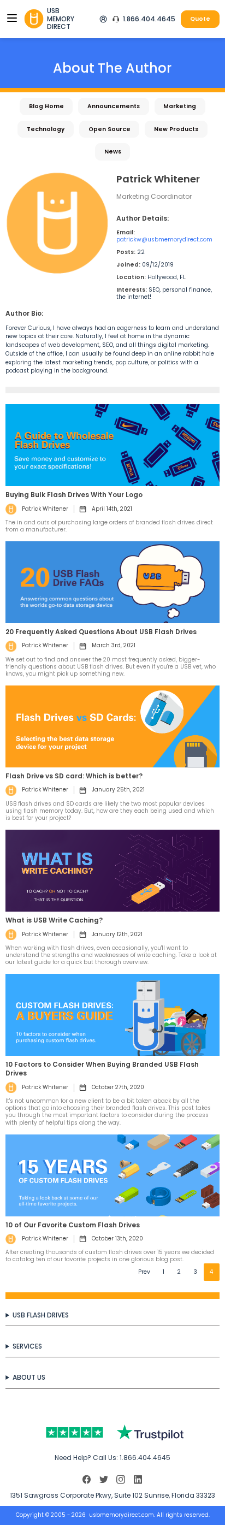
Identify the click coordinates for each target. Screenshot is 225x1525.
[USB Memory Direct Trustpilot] (112, 1432)
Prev (144, 1272)
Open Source (109, 129)
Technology (45, 129)
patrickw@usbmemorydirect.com (164, 239)
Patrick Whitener (45, 508)
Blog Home (46, 106)
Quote (200, 19)
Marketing (179, 106)
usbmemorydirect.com (121, 1514)
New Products (176, 129)
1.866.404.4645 (149, 18)
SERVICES (27, 1346)
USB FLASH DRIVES (41, 1315)
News (112, 151)
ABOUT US (29, 1377)
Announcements (113, 106)
